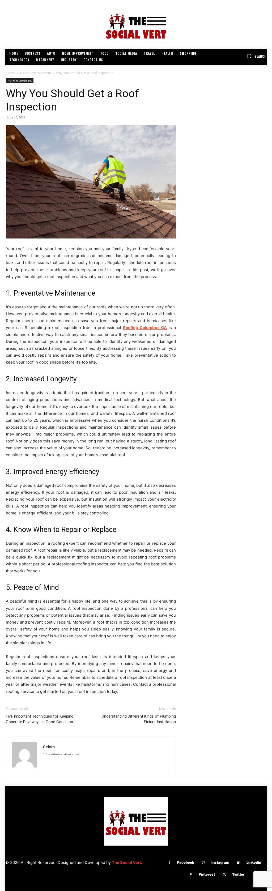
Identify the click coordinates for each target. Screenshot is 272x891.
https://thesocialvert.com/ (61, 754)
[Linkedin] (238, 862)
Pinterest (207, 874)
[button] (256, 56)
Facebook (185, 862)
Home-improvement (35, 73)
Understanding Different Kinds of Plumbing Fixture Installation (139, 719)
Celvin (49, 746)
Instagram (220, 862)
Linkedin (253, 862)
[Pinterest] (191, 874)
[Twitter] (224, 874)
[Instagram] (203, 862)
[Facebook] (169, 862)
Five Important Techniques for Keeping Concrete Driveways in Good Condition (39, 719)
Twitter (238, 874)
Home (10, 73)
